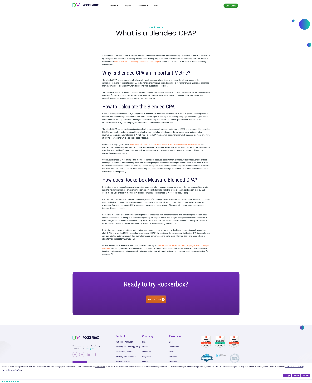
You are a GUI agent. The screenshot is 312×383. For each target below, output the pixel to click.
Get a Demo (231, 5)
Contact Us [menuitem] (146, 351)
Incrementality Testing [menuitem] (124, 351)
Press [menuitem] (171, 351)
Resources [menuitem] (142, 6)
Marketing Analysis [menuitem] (123, 361)
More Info (305, 376)
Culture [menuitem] (145, 347)
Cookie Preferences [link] (9, 381)
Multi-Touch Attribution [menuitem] (124, 342)
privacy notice (99, 367)
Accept (287, 376)
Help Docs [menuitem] (173, 361)
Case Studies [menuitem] (174, 347)
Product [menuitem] (113, 6)
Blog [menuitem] (170, 342)
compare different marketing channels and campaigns (137, 61)
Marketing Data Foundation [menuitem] (126, 356)
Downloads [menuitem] (173, 356)
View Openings (90, 349)
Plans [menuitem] (155, 6)
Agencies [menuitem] (145, 361)
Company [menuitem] (127, 6)
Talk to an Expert (154, 299)
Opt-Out (296, 376)
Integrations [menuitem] (146, 356)
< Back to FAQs (156, 27)
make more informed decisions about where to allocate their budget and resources (165, 144)
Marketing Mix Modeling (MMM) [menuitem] (128, 347)
